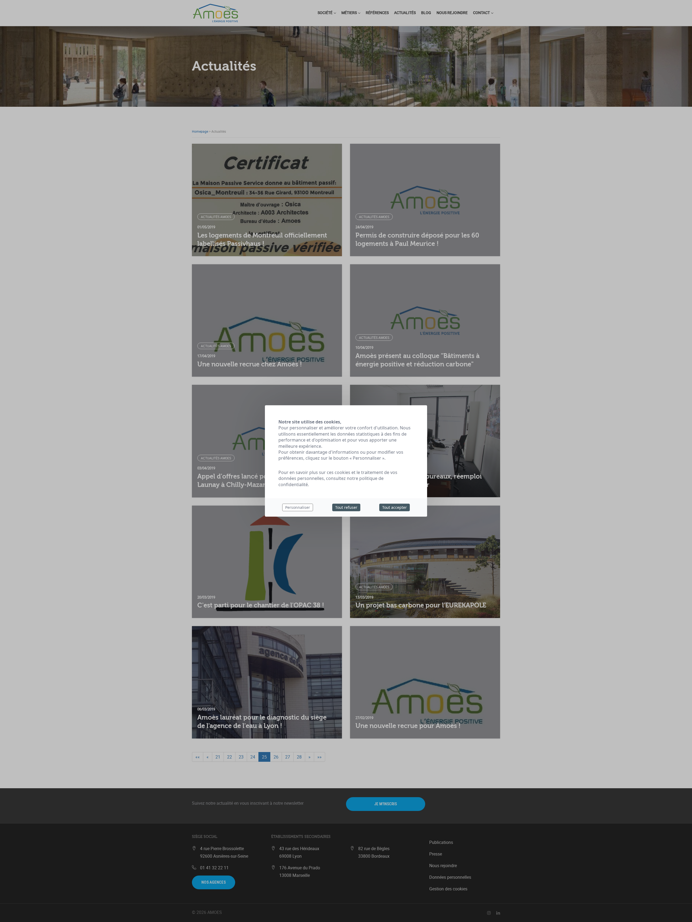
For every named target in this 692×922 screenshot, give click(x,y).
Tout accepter (394, 507)
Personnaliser (297, 507)
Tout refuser (346, 507)
